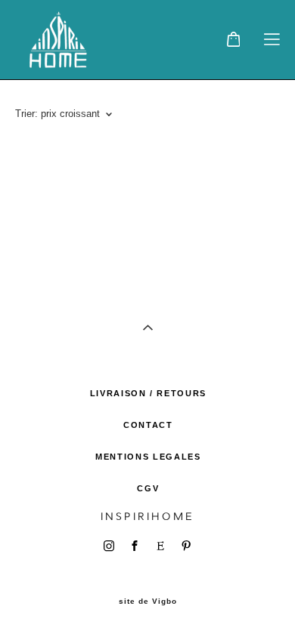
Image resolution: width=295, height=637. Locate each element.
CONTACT (148, 424)
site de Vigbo (148, 601)
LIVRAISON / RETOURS (148, 393)
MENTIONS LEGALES (147, 456)
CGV (148, 488)
